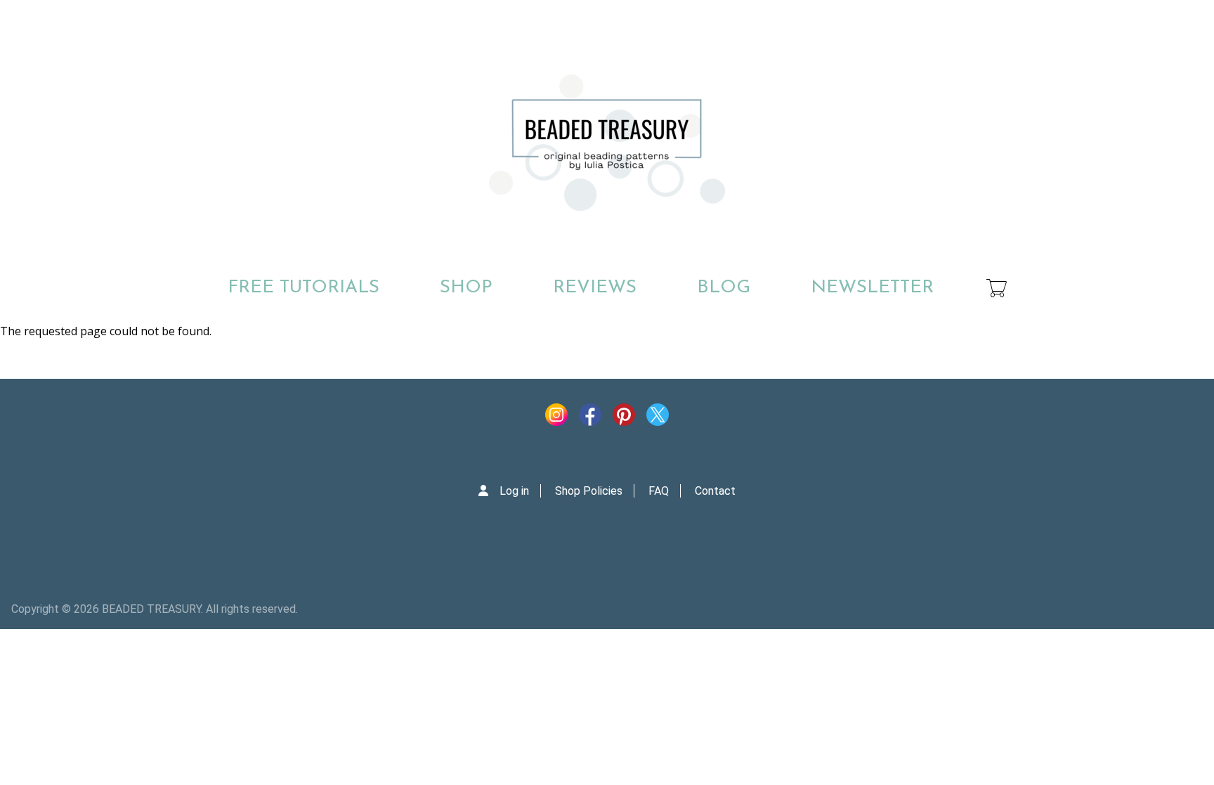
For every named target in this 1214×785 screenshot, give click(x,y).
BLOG (723, 287)
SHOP (466, 287)
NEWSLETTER (872, 287)
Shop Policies (588, 491)
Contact (715, 491)
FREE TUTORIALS (303, 287)
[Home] (607, 143)
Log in (514, 491)
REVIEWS (595, 287)
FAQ (658, 491)
